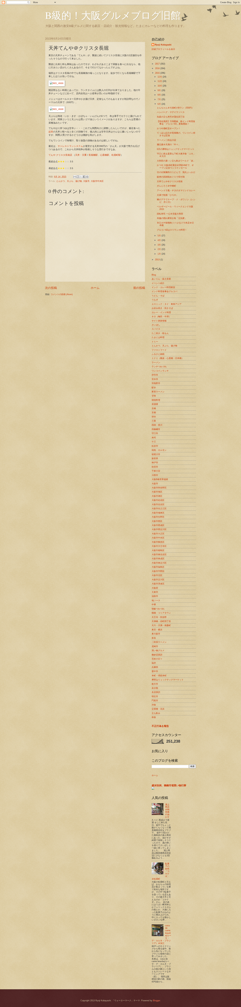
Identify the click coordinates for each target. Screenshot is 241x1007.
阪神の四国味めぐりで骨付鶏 (171, 177)
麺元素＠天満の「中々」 (168, 144)
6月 (159, 104)
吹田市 (155, 467)
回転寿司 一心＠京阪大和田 (170, 214)
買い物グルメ (158, 650)
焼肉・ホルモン (159, 450)
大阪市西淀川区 (159, 529)
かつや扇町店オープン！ (168, 128)
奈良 (154, 638)
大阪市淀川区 (158, 579)
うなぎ (155, 300)
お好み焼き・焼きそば (162, 308)
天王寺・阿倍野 (159, 617)
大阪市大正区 (158, 533)
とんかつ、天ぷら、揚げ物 (69, 181)
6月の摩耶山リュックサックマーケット (175, 149)
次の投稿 (51, 287)
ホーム (95, 287)
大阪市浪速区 (158, 583)
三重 (154, 421)
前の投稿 (139, 287)
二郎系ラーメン (159, 642)
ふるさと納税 (158, 354)
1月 (159, 254)
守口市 (155, 433)
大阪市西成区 (158, 525)
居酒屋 (155, 404)
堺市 (154, 417)
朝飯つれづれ (158, 609)
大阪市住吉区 (158, 504)
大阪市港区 (157, 496)
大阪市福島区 (158, 567)
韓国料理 (156, 400)
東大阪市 (156, 633)
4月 (159, 240)
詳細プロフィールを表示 (163, 49)
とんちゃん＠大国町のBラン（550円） (175, 108)
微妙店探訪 (157, 654)
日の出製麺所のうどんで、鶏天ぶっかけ (176, 172)
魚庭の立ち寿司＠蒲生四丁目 (171, 117)
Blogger (156, 1000)
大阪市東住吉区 (159, 554)
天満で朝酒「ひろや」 (167, 195)
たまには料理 (158, 337)
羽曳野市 (156, 383)
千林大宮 (156, 471)
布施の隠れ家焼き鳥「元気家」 (172, 218)
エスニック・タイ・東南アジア (166, 304)
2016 (157, 68)
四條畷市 (156, 429)
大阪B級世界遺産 (160, 479)
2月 (159, 249)
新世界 (155, 458)
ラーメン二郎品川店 (166, 140)
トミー (155, 341)
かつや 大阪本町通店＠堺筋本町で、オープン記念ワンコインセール (175, 166)
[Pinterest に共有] (87, 176)
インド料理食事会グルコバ (164, 291)
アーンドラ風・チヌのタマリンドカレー (176, 190)
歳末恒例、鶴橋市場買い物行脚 (169, 785)
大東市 (155, 592)
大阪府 (155, 588)
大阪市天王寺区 (159, 546)
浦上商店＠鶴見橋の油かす (167, 810)
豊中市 (155, 671)
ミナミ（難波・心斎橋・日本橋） (168, 358)
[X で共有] (81, 176)
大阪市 (86, 181)
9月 (159, 90)
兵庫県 (155, 667)
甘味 (154, 396)
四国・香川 (157, 425)
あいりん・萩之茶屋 (161, 279)
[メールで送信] (74, 176)
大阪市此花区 (158, 500)
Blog (154, 275)
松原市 (155, 446)
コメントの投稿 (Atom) (62, 294)
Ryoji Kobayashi (163, 44)
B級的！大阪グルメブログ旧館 (113, 15)
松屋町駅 (116, 155)
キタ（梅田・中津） (161, 316)
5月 (159, 235)
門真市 (155, 700)
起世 (51, 131)
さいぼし (156, 325)
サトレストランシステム (70, 146)
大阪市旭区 (157, 492)
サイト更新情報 (159, 321)
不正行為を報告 (160, 726)
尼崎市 (155, 646)
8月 (159, 95)
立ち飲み (156, 713)
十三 (154, 441)
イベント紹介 (158, 283)
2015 (157, 73)
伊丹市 (155, 375)
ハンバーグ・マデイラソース (171, 112)
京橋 (154, 408)
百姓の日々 (157, 659)
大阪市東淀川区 (159, 563)
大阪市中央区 (97, 181)
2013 (157, 259)
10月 (160, 86)
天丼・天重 (81, 155)
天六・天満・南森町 (161, 625)
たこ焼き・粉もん (160, 333)
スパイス (156, 329)
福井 (154, 663)
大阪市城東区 (158, 513)
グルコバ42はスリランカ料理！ (172, 230)
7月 (159, 99)
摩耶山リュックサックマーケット (168, 679)
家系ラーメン (158, 391)
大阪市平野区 (158, 571)
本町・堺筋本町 (159, 675)
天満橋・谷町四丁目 (161, 621)
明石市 (155, 696)
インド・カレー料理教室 (163, 287)
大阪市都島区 (158, 550)
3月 (159, 245)
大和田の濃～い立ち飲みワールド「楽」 (176, 161)
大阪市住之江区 (159, 508)
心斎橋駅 (104, 155)
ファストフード (159, 350)
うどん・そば (158, 295)
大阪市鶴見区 (158, 542)
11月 (160, 81)
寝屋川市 (156, 454)
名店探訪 (156, 692)
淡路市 (155, 596)
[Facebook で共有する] (84, 176)
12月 (160, 76)
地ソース (156, 600)
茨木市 (155, 379)
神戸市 (155, 462)
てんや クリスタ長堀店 (60, 155)
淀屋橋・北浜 (158, 709)
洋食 (154, 705)
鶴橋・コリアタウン (161, 613)
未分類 (155, 688)
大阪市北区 (157, 575)
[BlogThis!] (78, 176)
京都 (154, 412)
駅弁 (154, 387)
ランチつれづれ (159, 366)
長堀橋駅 (93, 155)
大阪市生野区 (158, 517)
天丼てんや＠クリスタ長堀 (169, 181)
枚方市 (155, 684)
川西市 (155, 475)
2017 (157, 64)
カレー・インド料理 (161, 312)
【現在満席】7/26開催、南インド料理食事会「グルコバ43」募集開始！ (176, 122)
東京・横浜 (157, 629)
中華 (154, 604)
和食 (154, 717)
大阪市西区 (157, 521)
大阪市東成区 (158, 558)
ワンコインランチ (160, 371)
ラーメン (156, 362)
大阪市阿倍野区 (159, 487)
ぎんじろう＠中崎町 (166, 186)
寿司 (154, 437)
